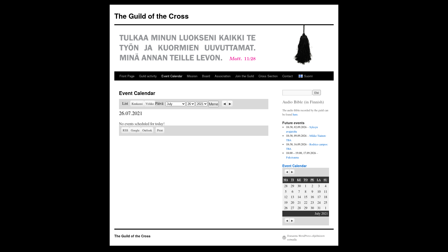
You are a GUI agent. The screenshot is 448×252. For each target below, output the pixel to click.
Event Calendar (171, 76)
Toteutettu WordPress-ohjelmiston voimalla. (306, 237)
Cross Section (268, 76)
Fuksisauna (292, 157)
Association (223, 76)
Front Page (126, 76)
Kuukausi (137, 104)
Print (160, 129)
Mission (192, 76)
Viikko (150, 104)
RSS (125, 130)
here (295, 114)
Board (206, 76)
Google (136, 130)
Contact (287, 76)
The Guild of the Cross (151, 16)
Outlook (147, 130)
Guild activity (148, 76)
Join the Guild (244, 76)
